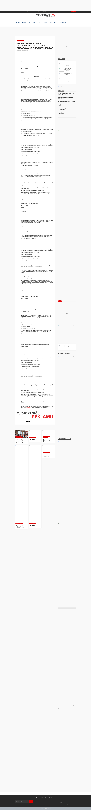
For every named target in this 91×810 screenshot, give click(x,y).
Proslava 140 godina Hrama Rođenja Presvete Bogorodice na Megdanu (48, 440)
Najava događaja (39, 11)
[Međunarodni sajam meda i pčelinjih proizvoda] (61, 80)
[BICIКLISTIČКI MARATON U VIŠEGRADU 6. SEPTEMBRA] (61, 64)
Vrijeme (58, 11)
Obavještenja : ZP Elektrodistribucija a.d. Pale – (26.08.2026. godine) (21, 526)
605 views (30, 50)
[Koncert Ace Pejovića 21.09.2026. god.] (61, 75)
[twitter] (66, 12)
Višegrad (24, 22)
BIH (29, 22)
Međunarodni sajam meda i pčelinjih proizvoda (68, 79)
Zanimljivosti (63, 22)
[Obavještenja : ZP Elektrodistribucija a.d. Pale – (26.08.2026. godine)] (21, 484)
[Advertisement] (9, 5)
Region (45, 22)
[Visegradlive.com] (45, 15)
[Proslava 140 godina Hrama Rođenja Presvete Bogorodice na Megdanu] (48, 434)
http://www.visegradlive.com (66, 804)
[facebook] (65, 12)
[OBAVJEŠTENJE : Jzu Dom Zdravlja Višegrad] (61, 70)
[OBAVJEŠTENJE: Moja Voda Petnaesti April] (35, 434)
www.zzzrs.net (28, 407)
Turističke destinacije (47, 11)
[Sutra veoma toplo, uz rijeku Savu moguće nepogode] (61, 347)
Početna (18, 22)
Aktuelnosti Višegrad (30, 11)
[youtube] (69, 12)
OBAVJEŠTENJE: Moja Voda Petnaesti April (34, 440)
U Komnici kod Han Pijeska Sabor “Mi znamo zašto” (66, 126)
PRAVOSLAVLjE (45, 437)
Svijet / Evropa (53, 22)
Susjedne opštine (37, 22)
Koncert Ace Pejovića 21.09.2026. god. (68, 74)
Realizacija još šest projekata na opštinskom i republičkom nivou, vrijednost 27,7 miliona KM (21, 441)
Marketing (54, 11)
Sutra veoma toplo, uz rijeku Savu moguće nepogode (66, 101)
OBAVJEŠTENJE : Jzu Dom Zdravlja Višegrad (68, 69)
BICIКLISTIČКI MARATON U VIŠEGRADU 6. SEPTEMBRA (68, 63)
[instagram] (68, 12)
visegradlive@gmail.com (65, 802)
